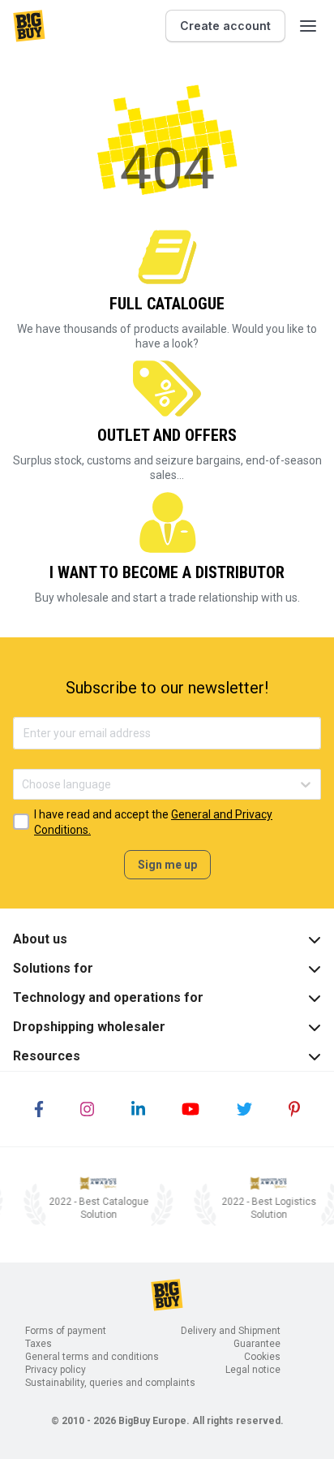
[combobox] (23, 784)
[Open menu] (308, 26)
